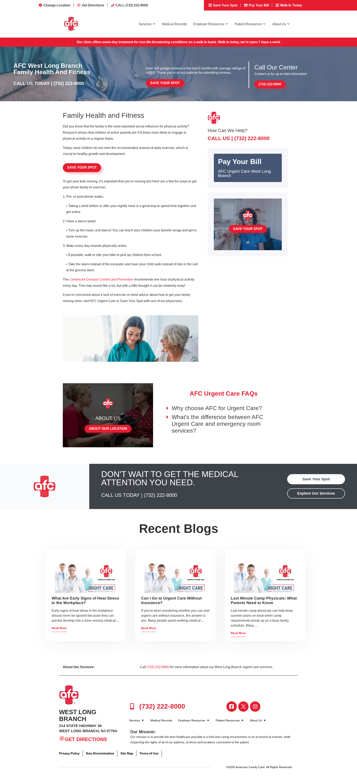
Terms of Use (148, 753)
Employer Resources (208, 24)
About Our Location (108, 428)
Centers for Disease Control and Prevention (101, 279)
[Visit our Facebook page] (231, 706)
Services (145, 24)
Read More (59, 628)
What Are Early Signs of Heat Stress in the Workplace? (85, 600)
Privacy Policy (69, 753)
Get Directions (93, 5)
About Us (279, 24)
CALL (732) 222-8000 (131, 5)
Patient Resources (248, 24)
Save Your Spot (224, 5)
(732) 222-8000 (69, 83)
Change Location (56, 5)
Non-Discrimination (100, 753)
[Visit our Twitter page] (243, 706)
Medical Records (174, 24)
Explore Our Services (316, 493)
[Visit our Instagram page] (255, 706)
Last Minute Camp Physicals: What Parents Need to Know (264, 600)
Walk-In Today (290, 5)
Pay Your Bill (258, 5)
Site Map (126, 753)
